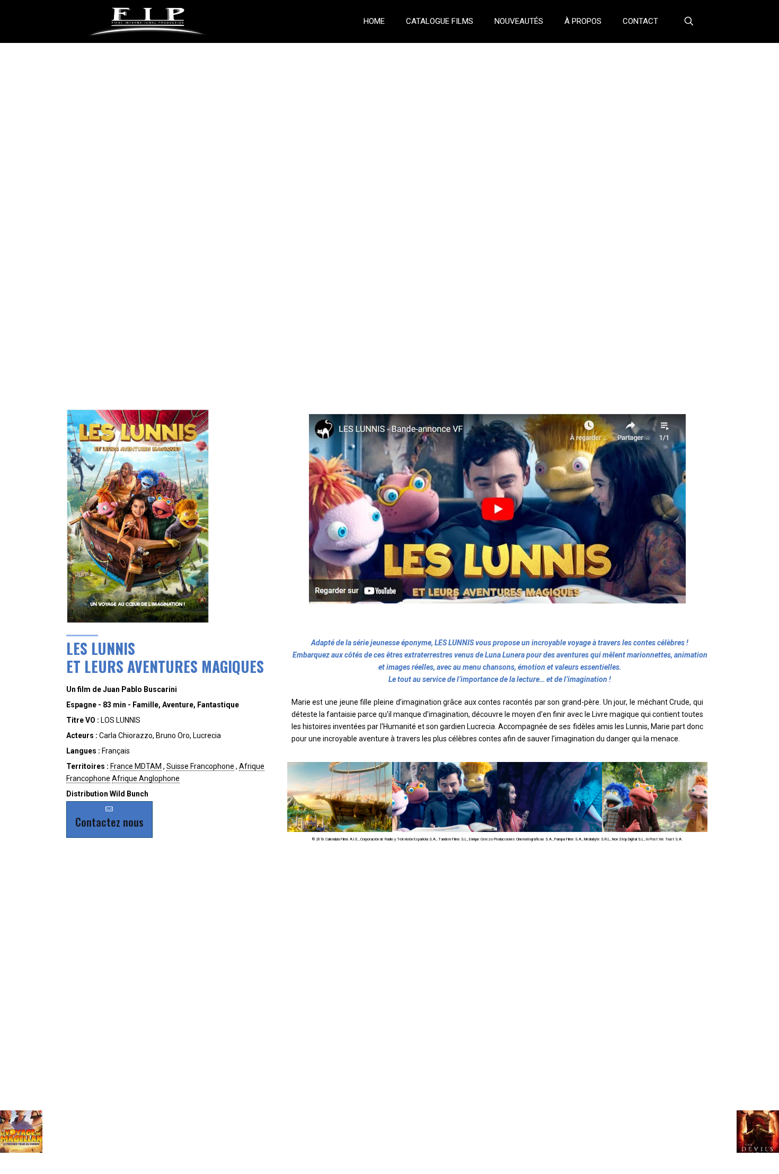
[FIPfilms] (147, 21)
